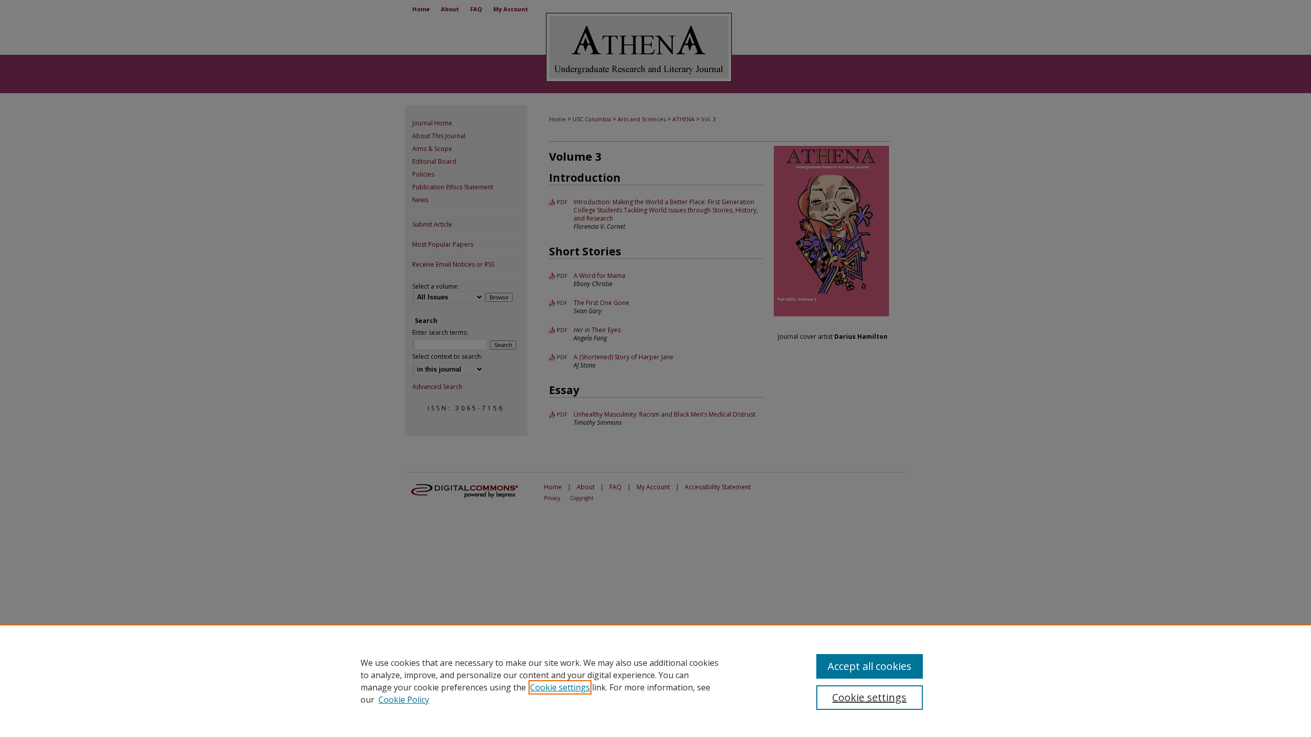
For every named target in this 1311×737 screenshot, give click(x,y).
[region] (655, 680)
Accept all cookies (870, 666)
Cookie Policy (403, 699)
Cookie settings (560, 687)
